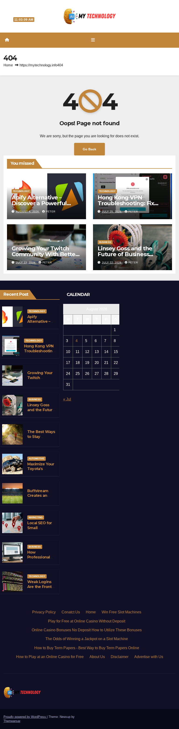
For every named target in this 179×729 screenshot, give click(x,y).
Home (8, 65)
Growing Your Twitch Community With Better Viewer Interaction (45, 254)
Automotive (36, 458)
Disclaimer (119, 657)
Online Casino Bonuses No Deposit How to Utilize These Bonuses (87, 630)
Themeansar (11, 721)
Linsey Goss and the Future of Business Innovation (125, 254)
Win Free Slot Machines (121, 612)
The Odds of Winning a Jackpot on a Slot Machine (86, 639)
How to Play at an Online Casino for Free (50, 657)
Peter (50, 211)
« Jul (67, 399)
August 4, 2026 (28, 211)
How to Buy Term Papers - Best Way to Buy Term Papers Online (86, 648)
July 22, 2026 (112, 262)
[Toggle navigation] (93, 40)
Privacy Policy (44, 612)
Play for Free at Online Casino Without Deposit (86, 621)
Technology (21, 191)
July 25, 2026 (112, 211)
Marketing (36, 517)
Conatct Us (71, 612)
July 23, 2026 (26, 262)
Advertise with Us (148, 657)
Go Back (89, 149)
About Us (97, 657)
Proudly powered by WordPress (25, 717)
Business (105, 242)
